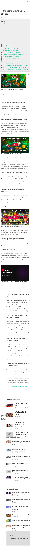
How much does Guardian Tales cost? (12, 61)
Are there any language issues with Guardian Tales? (16, 69)
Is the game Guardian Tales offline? (12, 45)
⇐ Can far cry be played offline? (19, 386)
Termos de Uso (13, 538)
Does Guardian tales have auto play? (12, 47)
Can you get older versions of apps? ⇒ (18, 389)
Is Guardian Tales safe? (8, 60)
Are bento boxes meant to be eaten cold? (21, 413)
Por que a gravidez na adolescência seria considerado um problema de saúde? (21, 443)
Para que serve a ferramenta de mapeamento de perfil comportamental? (20, 508)
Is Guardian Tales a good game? (11, 50)
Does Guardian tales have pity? (11, 56)
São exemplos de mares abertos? (20, 514)
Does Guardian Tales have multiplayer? (13, 52)
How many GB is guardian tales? (11, 58)
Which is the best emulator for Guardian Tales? (15, 67)
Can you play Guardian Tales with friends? (13, 54)
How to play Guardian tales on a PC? (12, 63)
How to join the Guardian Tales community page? (15, 65)
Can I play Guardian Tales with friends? (13, 48)
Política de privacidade (23, 538)
